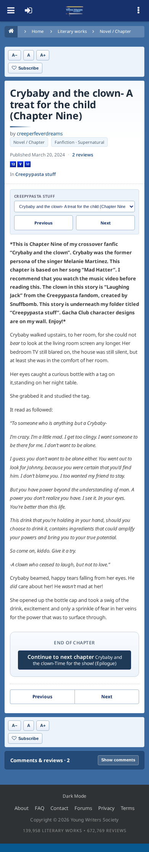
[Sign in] (28, 10)
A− (14, 55)
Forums (83, 808)
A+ (42, 55)
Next (105, 223)
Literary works (72, 31)
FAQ (39, 808)
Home (38, 31)
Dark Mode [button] (74, 796)
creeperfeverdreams (40, 133)
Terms (127, 808)
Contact (59, 808)
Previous (43, 223)
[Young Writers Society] (74, 10)
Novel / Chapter (115, 31)
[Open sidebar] (138, 10)
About (22, 808)
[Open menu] (10, 10)
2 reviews (82, 154)
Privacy (106, 808)
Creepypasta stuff (35, 174)
